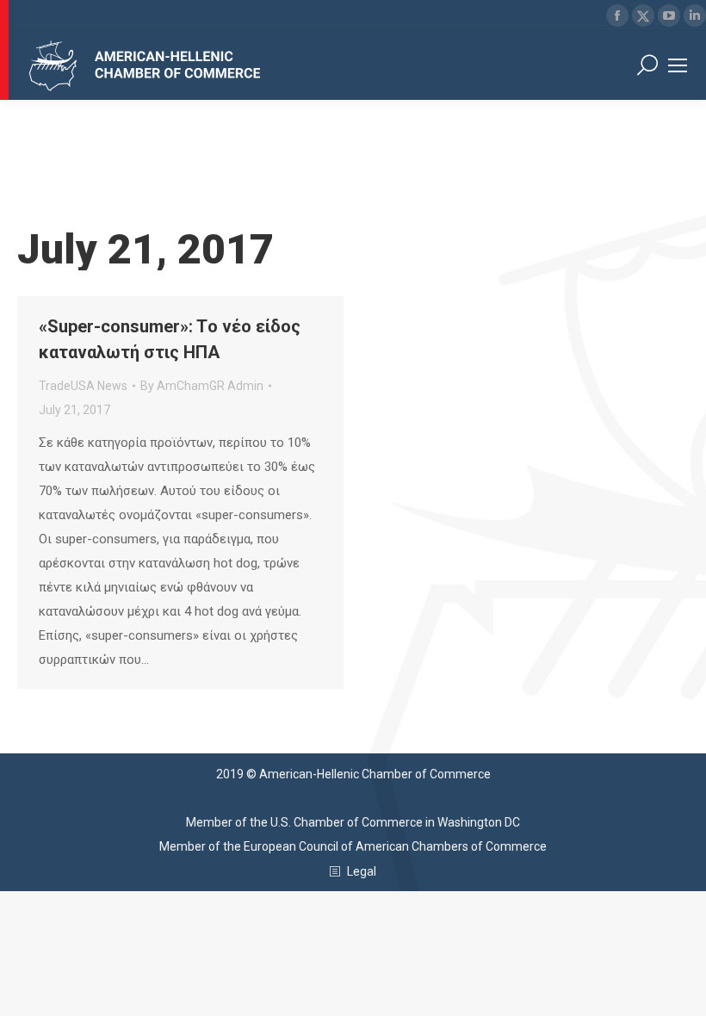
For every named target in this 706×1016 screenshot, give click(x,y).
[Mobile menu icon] (677, 65)
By (201, 386)
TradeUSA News (83, 386)
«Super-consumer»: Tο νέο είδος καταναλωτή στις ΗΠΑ (169, 339)
